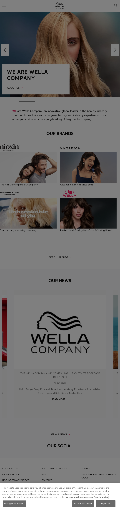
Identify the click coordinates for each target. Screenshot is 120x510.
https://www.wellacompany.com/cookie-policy (85, 497)
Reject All (105, 503)
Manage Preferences (14, 503)
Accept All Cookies (83, 503)
